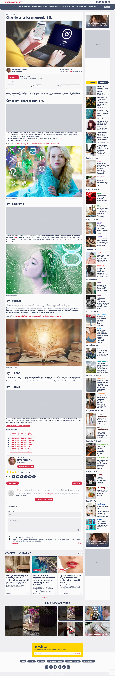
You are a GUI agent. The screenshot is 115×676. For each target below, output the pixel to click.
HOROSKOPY (62, 7)
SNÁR (68, 7)
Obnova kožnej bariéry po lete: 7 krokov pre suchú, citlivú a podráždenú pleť (103, 113)
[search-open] (108, 7)
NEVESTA (99, 161)
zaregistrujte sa (49, 494)
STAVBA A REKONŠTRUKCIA (102, 415)
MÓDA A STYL (101, 266)
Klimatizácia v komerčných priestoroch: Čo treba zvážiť (102, 434)
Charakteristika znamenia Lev (20, 446)
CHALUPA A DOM (102, 444)
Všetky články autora (26, 467)
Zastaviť (11, 86)
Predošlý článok (12, 483)
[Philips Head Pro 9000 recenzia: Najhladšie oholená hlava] (97, 613)
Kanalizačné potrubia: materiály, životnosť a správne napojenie (101, 451)
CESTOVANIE (79, 7)
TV (95, 7)
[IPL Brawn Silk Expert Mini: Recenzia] (97, 629)
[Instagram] (103, 2)
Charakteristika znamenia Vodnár (21, 435)
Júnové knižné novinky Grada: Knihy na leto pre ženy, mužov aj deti (102, 525)
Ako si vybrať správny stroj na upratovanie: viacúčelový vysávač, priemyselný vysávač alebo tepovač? (102, 402)
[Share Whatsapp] (17, 476)
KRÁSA (21, 7)
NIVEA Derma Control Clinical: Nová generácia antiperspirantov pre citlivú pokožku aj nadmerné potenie (102, 336)
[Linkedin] (109, 2)
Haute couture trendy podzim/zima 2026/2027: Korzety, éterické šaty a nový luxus (102, 272)
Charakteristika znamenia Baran (21, 452)
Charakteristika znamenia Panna (21, 444)
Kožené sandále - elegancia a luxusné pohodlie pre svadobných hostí (102, 182)
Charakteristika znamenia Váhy (20, 442)
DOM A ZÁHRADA (102, 361)
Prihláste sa (19, 490)
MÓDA (73, 7)
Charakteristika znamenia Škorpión (22, 440)
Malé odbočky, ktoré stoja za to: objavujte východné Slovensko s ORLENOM (102, 321)
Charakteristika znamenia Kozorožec (22, 437)
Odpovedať (15, 543)
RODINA (99, 237)
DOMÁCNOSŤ (101, 378)
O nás (23, 661)
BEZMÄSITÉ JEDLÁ (102, 488)
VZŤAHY (40, 7)
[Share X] (21, 476)
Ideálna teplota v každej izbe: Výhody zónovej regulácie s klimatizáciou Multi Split (102, 464)
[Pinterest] (106, 2)
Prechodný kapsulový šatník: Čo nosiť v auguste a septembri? (103, 90)
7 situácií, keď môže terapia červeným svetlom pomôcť (102, 197)
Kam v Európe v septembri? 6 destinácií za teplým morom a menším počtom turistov (102, 137)
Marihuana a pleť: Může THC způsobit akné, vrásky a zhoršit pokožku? (103, 258)
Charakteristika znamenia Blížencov (22, 450)
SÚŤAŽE (91, 7)
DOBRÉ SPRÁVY (102, 314)
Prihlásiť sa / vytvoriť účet (44, 499)
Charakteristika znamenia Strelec (21, 439)
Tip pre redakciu (88, 661)
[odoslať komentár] (78, 529)
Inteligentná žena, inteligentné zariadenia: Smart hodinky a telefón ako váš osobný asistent (103, 303)
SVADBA (86, 7)
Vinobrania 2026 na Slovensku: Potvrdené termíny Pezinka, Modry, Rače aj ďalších (102, 102)
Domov (8, 14)
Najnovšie (103, 82)
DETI (98, 348)
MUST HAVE (100, 177)
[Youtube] (100, 2)
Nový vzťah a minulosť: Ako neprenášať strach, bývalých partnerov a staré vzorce (102, 229)
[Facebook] (97, 2)
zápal (15, 237)
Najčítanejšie (91, 82)
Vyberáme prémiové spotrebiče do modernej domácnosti (101, 480)
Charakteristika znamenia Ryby (20, 433)
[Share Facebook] (13, 476)
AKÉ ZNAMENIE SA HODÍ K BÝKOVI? (18, 426)
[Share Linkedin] (30, 476)
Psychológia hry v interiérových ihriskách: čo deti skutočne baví (102, 353)
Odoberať (77, 653)
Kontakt (31, 661)
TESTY (56, 7)
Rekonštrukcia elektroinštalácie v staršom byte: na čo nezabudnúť (102, 421)
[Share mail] (34, 476)
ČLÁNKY (99, 283)
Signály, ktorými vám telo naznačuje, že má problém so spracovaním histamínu (102, 212)
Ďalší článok (76, 483)
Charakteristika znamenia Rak (20, 448)
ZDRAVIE (51, 7)
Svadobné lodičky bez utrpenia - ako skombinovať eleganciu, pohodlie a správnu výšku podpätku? (103, 168)
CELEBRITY (27, 7)
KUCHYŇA (100, 475)
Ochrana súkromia (73, 661)
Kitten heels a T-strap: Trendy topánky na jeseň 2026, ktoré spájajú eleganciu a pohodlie (102, 149)
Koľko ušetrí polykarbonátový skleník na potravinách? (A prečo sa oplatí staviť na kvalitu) (102, 368)
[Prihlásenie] (105, 7)
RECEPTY (45, 7)
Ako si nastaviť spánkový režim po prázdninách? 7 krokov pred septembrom (102, 242)
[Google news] (64, 667)
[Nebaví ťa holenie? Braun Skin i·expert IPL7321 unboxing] (70, 629)
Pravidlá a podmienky (55, 661)
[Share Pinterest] (26, 476)
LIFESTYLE (34, 7)
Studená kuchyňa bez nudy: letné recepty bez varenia (102, 492)
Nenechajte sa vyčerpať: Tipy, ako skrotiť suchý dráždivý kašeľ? (102, 287)
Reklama (41, 661)
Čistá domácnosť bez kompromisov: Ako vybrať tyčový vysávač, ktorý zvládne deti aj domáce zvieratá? (103, 511)
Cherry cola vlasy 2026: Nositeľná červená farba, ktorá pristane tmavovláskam (102, 124)
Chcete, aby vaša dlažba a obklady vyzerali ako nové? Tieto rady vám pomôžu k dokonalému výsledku (102, 386)
